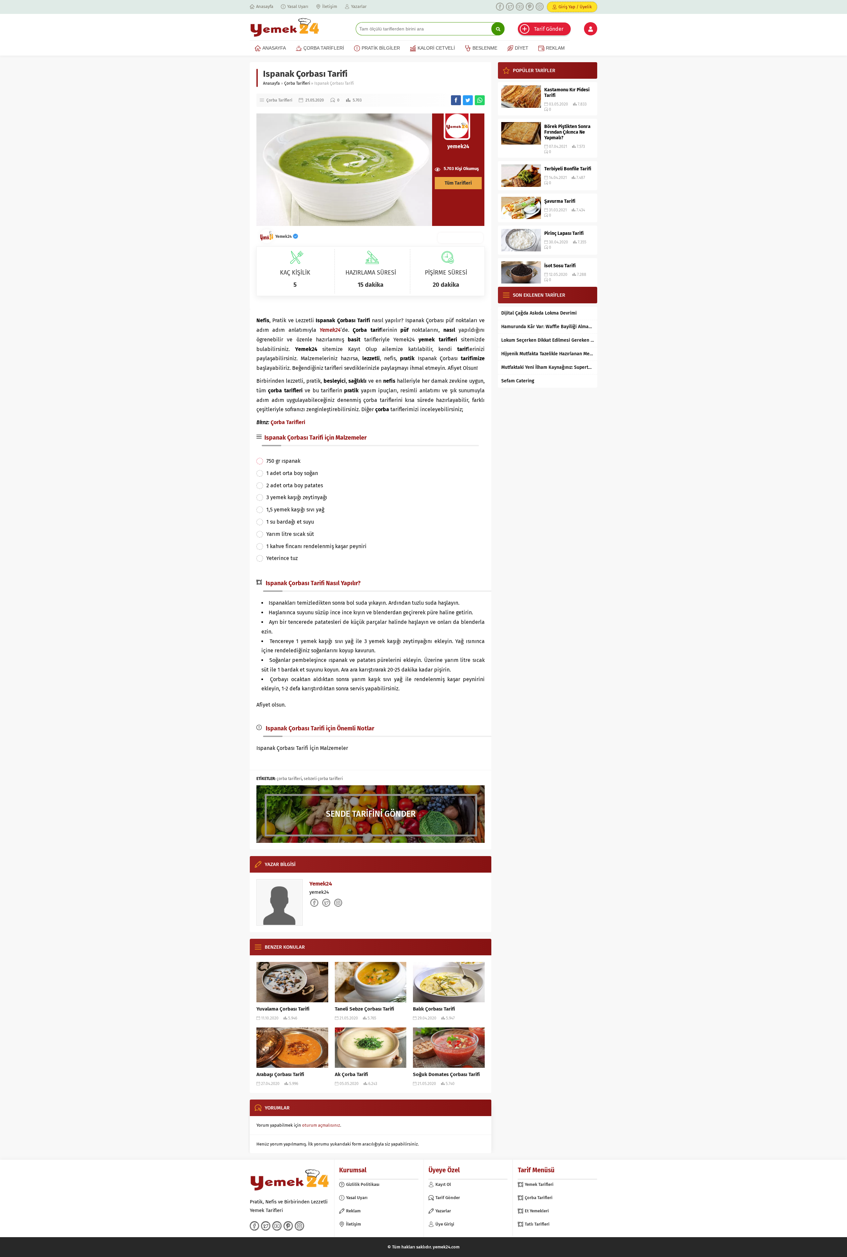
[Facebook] (500, 7)
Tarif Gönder (548, 29)
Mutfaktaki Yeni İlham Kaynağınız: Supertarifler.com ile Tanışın (547, 367)
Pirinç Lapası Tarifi (564, 233)
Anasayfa (271, 83)
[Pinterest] (530, 7)
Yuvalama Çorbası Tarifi (282, 1009)
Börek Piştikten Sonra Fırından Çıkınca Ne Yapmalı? (567, 132)
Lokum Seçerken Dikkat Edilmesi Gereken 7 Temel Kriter (547, 340)
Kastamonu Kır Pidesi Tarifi (567, 92)
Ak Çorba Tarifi (351, 1074)
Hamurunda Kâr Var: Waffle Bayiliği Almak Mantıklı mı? (547, 326)
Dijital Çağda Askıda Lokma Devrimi (539, 313)
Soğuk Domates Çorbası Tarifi (446, 1074)
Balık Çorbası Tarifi (434, 1009)
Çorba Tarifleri (297, 83)
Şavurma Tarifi (559, 201)
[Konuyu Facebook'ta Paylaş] (456, 100)
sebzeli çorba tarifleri (323, 778)
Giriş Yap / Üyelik (575, 6)
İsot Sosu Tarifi (560, 266)
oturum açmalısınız (321, 1125)
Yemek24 (284, 236)
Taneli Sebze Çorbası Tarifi (364, 1009)
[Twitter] (510, 7)
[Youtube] (520, 7)
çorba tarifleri (289, 778)
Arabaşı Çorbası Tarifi (280, 1074)
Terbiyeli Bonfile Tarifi (567, 169)
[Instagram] (540, 7)
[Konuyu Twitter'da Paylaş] (468, 100)
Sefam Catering (517, 381)
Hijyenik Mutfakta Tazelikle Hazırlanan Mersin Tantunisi (547, 354)
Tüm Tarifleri (458, 183)
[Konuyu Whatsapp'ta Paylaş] (480, 100)
